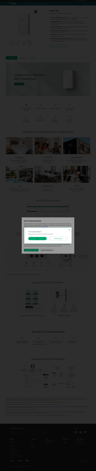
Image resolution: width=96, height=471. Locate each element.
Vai (37, 238)
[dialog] (48, 235)
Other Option (58, 238)
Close (69, 229)
